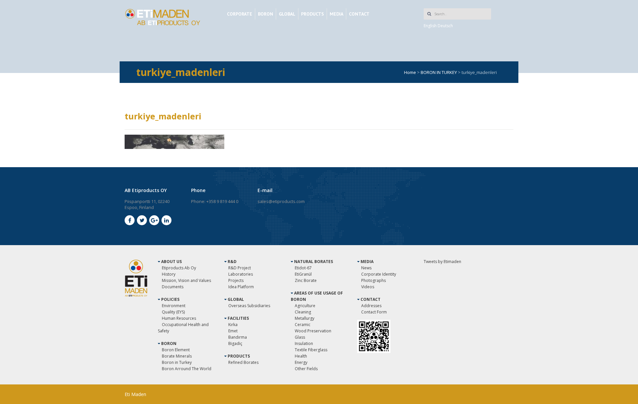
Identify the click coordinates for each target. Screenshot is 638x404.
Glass (300, 337)
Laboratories (240, 274)
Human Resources (179, 318)
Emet (233, 331)
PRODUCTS (312, 14)
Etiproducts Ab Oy (179, 268)
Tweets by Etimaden (442, 261)
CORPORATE (239, 14)
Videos (367, 287)
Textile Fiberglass (311, 350)
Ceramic (302, 324)
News (366, 268)
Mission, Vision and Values (186, 280)
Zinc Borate (306, 280)
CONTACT (359, 14)
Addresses (371, 305)
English (430, 26)
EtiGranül (303, 274)
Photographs (373, 280)
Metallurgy (304, 318)
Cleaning (303, 312)
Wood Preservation (313, 331)
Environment (173, 305)
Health (301, 356)
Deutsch (445, 26)
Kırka (233, 324)
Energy (301, 362)
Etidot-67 (303, 268)
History (168, 274)
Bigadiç (235, 343)
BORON (265, 14)
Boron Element (176, 350)
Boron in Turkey (177, 362)
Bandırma (237, 337)
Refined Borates (243, 362)
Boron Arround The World (186, 368)
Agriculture (305, 305)
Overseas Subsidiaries (249, 305)
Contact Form (374, 312)
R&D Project (239, 268)
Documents (172, 287)
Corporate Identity (378, 274)
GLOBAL (287, 14)
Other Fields (306, 368)
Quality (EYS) (173, 312)
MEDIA (336, 14)
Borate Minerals (177, 356)
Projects (236, 280)
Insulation (304, 343)
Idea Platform (241, 287)
